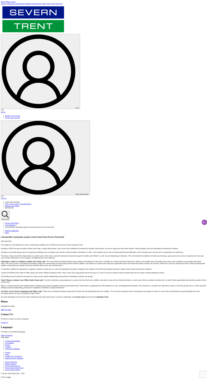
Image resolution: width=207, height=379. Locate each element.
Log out (3, 198)
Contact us (4, 322)
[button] (7, 233)
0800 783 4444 (6, 310)
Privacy (7, 345)
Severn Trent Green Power (14, 368)
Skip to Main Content (8, 2)
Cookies (8, 347)
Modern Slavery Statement (14, 358)
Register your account (12, 116)
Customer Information (12, 341)
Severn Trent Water (11, 223)
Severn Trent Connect (12, 370)
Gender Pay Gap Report (13, 356)
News (7, 354)
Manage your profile (12, 206)
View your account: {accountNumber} (18, 204)
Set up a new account (12, 118)
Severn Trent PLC (11, 362)
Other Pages (5, 337)
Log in (3, 112)
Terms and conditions (12, 349)
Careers (7, 352)
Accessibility (9, 343)
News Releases (10, 225)
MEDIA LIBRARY (12, 231)
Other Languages (7, 335)
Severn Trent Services (12, 366)
